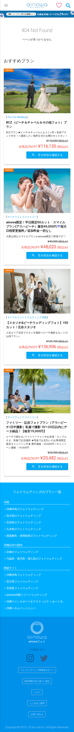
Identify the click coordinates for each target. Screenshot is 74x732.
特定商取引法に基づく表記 (37, 681)
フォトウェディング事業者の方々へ (37, 670)
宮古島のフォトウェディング (23, 515)
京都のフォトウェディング (22, 552)
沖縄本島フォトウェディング (23, 574)
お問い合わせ (37, 714)
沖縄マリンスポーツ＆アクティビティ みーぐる (34, 601)
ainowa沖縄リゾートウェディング (26, 595)
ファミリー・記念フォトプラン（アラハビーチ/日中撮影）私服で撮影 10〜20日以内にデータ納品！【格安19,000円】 (36, 427)
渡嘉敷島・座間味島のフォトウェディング (31, 535)
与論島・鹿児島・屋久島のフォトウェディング (34, 558)
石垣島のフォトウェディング (23, 522)
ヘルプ (37, 692)
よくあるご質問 (37, 703)
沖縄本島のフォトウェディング (25, 509)
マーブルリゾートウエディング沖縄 (27, 317)
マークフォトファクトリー (22, 217)
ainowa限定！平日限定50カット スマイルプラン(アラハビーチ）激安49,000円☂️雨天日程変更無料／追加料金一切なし (36, 226)
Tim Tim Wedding (16, 117)
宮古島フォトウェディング (22, 581)
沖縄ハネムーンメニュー (21, 608)
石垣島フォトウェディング (22, 588)
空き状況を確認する (47, 155)
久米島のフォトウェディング (23, 529)
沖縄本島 (9, 70)
